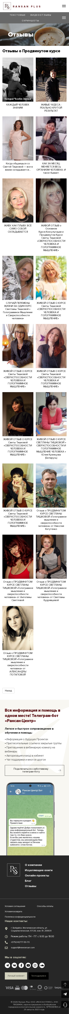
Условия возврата (13, 911)
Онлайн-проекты (37, 875)
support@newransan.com (23, 947)
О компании (33, 865)
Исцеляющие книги (39, 870)
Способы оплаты (45, 906)
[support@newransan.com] (6, 947)
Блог (28, 881)
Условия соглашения (15, 906)
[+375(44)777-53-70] (6, 942)
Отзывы (30, 886)
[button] (64, 6)
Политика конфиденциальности (20, 917)
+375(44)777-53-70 (20, 942)
